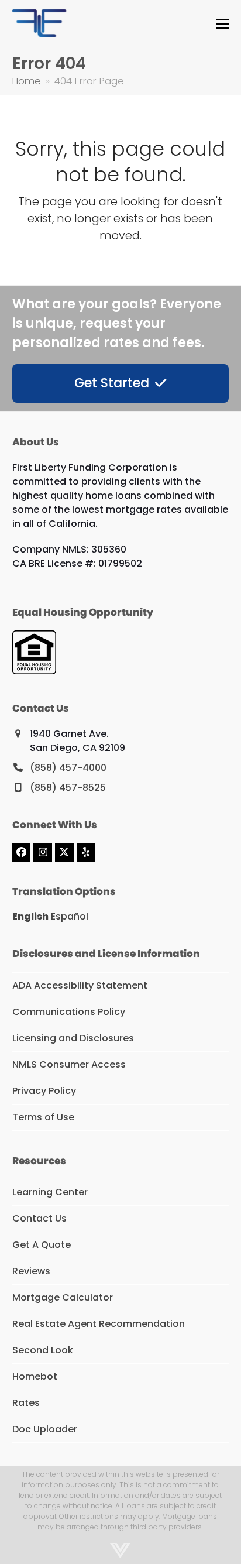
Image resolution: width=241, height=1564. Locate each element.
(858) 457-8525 (68, 787)
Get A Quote (41, 1244)
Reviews (31, 1271)
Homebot (34, 1376)
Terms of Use (43, 1117)
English (30, 916)
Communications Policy (68, 1011)
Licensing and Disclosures (73, 1038)
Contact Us (39, 1218)
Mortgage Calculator (62, 1297)
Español (69, 916)
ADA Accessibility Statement (79, 985)
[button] (222, 24)
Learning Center (50, 1192)
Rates (26, 1402)
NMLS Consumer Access (69, 1064)
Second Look (42, 1350)
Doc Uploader (44, 1429)
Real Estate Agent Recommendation (98, 1323)
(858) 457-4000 (68, 767)
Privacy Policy (44, 1090)
